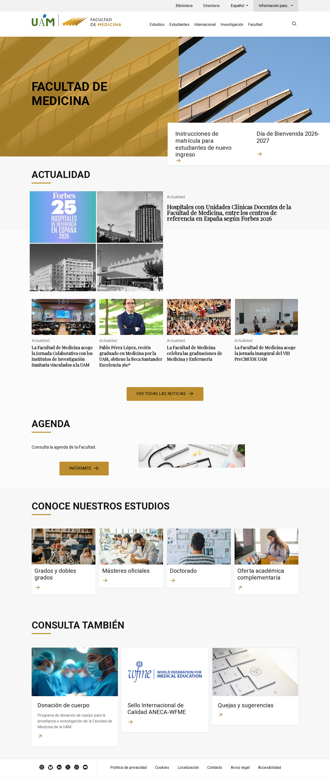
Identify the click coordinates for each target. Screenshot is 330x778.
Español (238, 5)
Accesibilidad (269, 767)
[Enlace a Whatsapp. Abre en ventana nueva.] (76, 768)
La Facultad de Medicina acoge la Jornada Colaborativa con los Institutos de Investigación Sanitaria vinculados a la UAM (63, 337)
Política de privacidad (128, 767)
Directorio (211, 5)
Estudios (157, 24)
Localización (188, 767)
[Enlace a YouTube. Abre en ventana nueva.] (85, 768)
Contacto (214, 767)
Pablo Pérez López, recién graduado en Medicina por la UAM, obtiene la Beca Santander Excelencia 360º (131, 337)
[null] (294, 24)
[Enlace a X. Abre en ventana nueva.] (68, 768)
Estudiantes (179, 24)
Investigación (232, 24)
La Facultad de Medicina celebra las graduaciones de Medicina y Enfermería (199, 334)
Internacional (205, 24)
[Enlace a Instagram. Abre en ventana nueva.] (42, 768)
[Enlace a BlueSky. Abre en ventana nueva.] (50, 768)
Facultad (255, 24)
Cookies (162, 767)
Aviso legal (240, 767)
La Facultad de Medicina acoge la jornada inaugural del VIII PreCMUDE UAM (266, 334)
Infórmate (80, 468)
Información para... (274, 5)
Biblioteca (184, 5)
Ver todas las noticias (161, 393)
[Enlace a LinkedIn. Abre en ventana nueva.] (59, 768)
